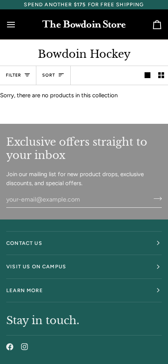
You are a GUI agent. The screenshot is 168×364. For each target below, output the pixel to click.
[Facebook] (9, 346)
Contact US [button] (24, 243)
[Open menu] (18, 24)
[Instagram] (24, 346)
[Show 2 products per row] (161, 75)
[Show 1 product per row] (147, 75)
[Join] (155, 198)
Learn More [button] (24, 290)
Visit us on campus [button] (36, 266)
